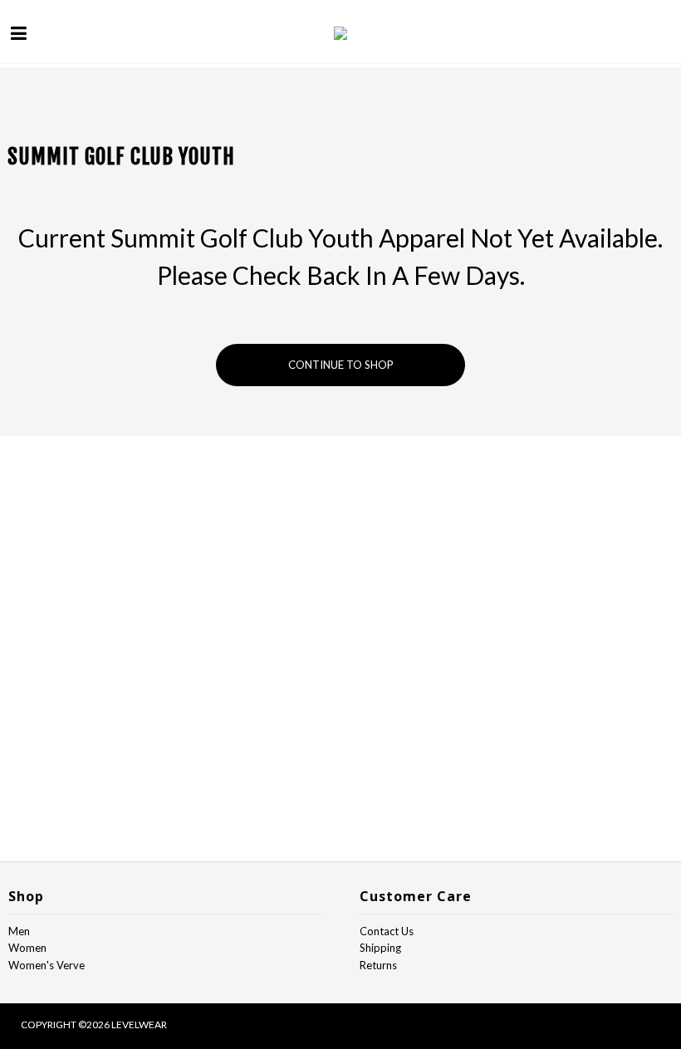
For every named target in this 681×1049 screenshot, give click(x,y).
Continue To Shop (341, 364)
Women (27, 947)
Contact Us (387, 931)
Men (19, 931)
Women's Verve (46, 965)
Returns (378, 965)
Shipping (380, 947)
